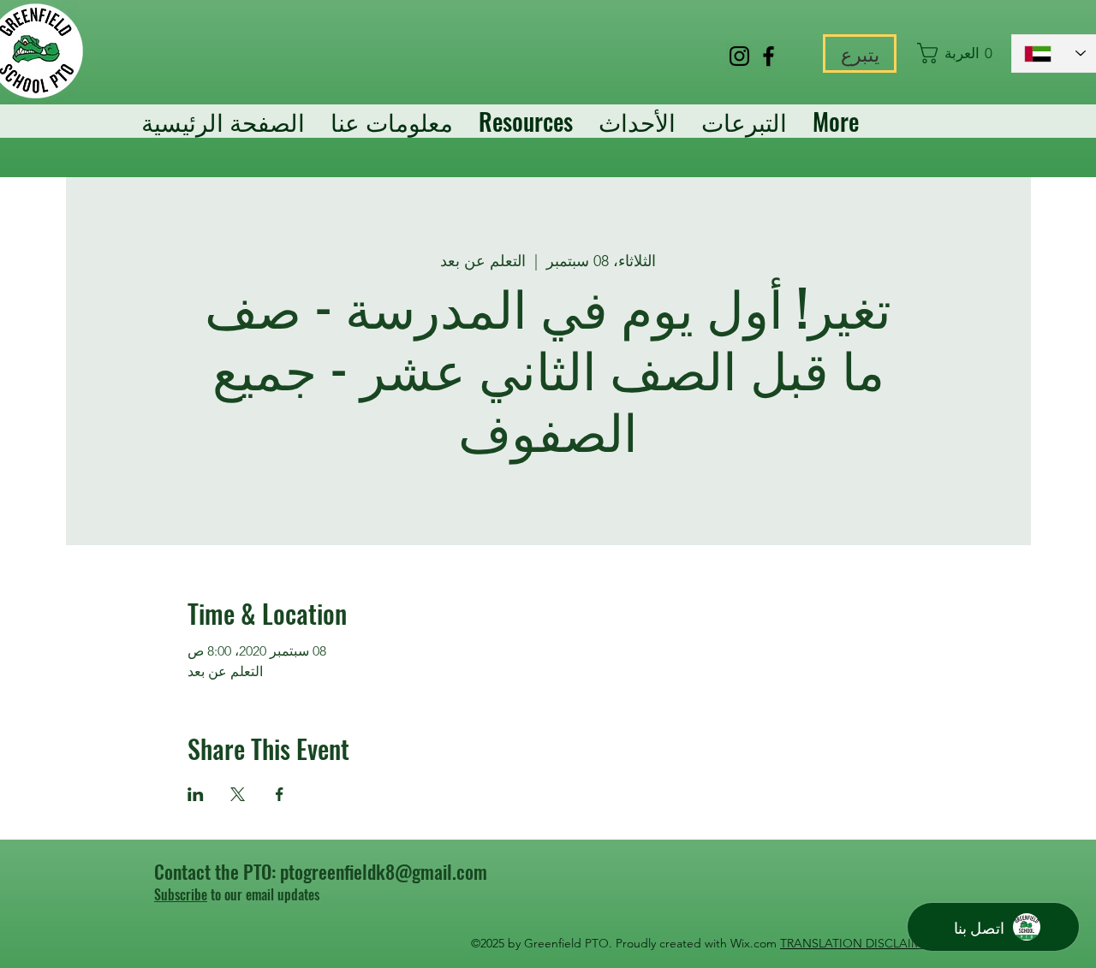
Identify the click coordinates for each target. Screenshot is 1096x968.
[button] (956, 53)
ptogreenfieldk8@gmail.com (383, 871)
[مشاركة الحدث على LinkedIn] (196, 794)
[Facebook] (768, 56)
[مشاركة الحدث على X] (237, 794)
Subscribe (180, 894)
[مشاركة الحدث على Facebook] (279, 794)
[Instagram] (739, 56)
